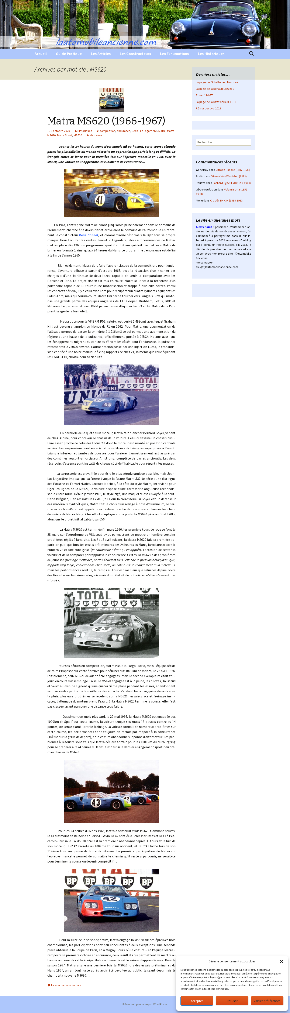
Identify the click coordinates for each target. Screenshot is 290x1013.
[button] (281, 961)
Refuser (232, 1001)
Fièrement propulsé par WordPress (145, 1004)
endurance (123, 131)
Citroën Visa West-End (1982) (229, 176)
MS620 (78, 135)
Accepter (197, 1001)
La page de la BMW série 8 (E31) (216, 102)
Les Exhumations (174, 53)
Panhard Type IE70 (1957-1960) (232, 183)
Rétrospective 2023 (208, 108)
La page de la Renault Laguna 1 (215, 89)
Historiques (84, 131)
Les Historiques (211, 53)
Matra (162, 131)
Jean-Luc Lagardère (144, 131)
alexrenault (97, 135)
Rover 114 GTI (204, 95)
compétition (107, 131)
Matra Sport (64, 135)
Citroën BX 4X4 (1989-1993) (227, 200)
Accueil (41, 53)
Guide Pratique (69, 53)
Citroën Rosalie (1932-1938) (233, 170)
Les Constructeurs (135, 53)
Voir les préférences (267, 1001)
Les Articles (101, 53)
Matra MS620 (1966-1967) (106, 121)
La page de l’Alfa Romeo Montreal (217, 82)
